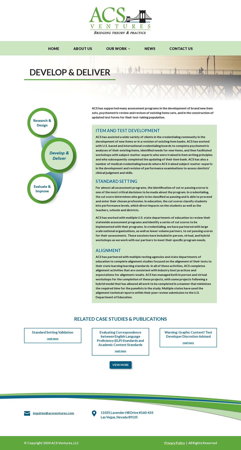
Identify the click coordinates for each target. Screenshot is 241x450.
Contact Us (181, 49)
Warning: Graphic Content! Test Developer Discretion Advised (188, 334)
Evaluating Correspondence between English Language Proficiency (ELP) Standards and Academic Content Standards (120, 338)
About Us (82, 49)
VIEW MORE (120, 364)
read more (52, 338)
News (150, 49)
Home (53, 49)
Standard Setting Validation (52, 332)
